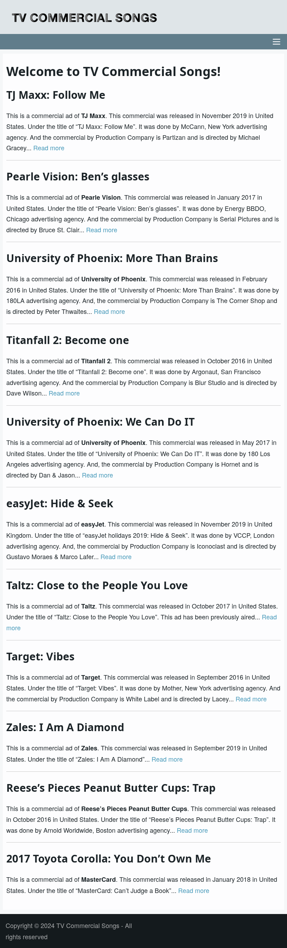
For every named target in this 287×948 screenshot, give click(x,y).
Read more (48, 147)
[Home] (84, 17)
